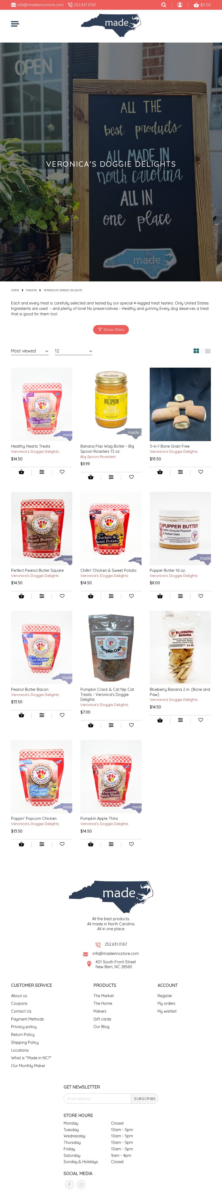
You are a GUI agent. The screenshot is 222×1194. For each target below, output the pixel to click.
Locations (20, 1050)
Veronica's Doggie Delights (63, 290)
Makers (31, 290)
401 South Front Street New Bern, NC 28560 (116, 964)
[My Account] (179, 5)
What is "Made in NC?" (31, 1057)
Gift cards (102, 1019)
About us (19, 995)
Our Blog (101, 1026)
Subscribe (145, 1098)
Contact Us (21, 1011)
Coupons (19, 1003)
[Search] (163, 4)
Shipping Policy (25, 1042)
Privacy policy (24, 1026)
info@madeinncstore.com (116, 953)
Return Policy (23, 1034)
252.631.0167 (116, 944)
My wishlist (167, 1011)
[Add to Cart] (21, 472)
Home (15, 290)
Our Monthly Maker (28, 1065)
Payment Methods (27, 1019)
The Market (103, 995)
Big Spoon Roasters (98, 456)
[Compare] (41, 473)
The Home (102, 1003)
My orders (166, 1003)
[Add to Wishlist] (62, 473)
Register (165, 995)
